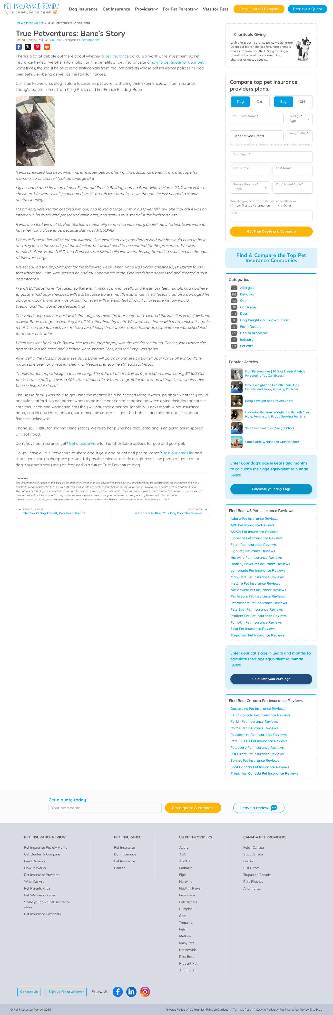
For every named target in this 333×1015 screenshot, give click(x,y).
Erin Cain (55, 40)
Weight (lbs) (298, 133)
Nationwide (187, 950)
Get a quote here (84, 443)
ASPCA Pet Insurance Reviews (254, 532)
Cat (259, 101)
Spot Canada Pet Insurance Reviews (260, 767)
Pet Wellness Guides (30, 23)
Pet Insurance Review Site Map (301, 1009)
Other (235, 213)
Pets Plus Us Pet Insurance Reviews (259, 741)
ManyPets (186, 943)
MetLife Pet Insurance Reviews (255, 583)
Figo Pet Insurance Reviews (253, 551)
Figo (182, 875)
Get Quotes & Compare (42, 854)
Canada (119, 868)
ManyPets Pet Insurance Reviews (257, 577)
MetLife (185, 936)
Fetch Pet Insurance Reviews (254, 544)
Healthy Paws (190, 888)
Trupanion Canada (257, 875)
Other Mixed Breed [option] (249, 136)
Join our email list (178, 452)
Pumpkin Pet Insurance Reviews (256, 622)
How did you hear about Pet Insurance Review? (263, 201)
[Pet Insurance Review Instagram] (145, 992)
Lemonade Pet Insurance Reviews (258, 570)
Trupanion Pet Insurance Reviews (257, 635)
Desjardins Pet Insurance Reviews (258, 708)
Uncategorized (89, 40)
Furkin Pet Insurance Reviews (254, 721)
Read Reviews (34, 861)
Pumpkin (186, 909)
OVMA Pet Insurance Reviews (254, 728)
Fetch (183, 929)
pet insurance (117, 56)
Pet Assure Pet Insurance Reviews (258, 596)
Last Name (284, 168)
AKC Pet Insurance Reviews (252, 525)
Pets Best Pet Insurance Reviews (257, 609)
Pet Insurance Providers (42, 875)
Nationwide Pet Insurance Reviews (258, 590)
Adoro (184, 847)
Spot (182, 915)
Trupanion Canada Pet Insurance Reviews (264, 773)
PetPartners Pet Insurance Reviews (259, 603)
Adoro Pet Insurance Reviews (254, 518)
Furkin (248, 861)
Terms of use (242, 1009)
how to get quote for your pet (177, 62)
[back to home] (31, 9)
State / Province (245, 184)
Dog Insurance (83, 9)
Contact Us (29, 991)
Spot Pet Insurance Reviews (253, 628)
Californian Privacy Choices (209, 1009)
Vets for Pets (215, 9)
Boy (283, 101)
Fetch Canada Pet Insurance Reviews (261, 715)
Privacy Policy (175, 1009)
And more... (187, 970)
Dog (240, 101)
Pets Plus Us (253, 881)
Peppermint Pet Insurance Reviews (259, 734)
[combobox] (257, 136)
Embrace (185, 868)
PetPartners (188, 902)
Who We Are (34, 881)
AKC (182, 854)
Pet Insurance (124, 847)
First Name (241, 168)
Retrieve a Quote (307, 9)
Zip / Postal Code (289, 184)
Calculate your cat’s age (271, 679)
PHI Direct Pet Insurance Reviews (257, 754)
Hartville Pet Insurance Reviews (256, 557)
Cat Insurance (116, 9)
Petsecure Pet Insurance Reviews (257, 747)
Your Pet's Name (245, 116)
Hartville (185, 881)
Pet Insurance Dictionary (42, 914)
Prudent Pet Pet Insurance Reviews (259, 616)
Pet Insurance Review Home (45, 847)
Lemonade (187, 895)
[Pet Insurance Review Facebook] (118, 992)
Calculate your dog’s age (271, 489)
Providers (144, 9)
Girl (302, 101)
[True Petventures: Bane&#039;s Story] (19, 47)
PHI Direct (251, 868)
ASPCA (185, 861)
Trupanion (186, 922)
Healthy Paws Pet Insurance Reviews (260, 564)
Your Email (241, 154)
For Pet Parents (178, 9)
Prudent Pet (188, 963)
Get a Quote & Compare (259, 9)
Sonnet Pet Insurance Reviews (255, 760)
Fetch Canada (253, 847)
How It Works (35, 868)
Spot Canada (253, 854)
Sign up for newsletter (66, 991)
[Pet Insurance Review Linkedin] (131, 992)
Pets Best (186, 956)
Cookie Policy (265, 1009)
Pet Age (295, 116)
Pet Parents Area (37, 888)
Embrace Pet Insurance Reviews (257, 538)
